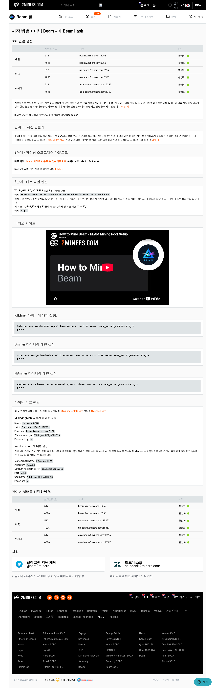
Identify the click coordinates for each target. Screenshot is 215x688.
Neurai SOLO (112, 644)
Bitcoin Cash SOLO (171, 639)
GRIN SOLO (111, 650)
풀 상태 (135, 597)
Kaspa (21, 644)
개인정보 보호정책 (160, 679)
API (146, 597)
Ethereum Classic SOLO (55, 639)
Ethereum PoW (26, 633)
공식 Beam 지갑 (56, 139)
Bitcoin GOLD (24, 667)
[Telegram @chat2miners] (69, 597)
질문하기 (195, 597)
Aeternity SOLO (114, 661)
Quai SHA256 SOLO (172, 644)
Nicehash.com (98, 411)
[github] (63, 597)
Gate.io (155, 139)
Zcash (21, 661)
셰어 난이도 (51, 48)
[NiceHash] (66, 680)
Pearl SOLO (168, 655)
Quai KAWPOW (147, 650)
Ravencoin (84, 639)
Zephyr (82, 633)
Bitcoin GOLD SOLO (53, 667)
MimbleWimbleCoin (88, 655)
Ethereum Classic (27, 639)
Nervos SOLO (169, 633)
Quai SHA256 (146, 644)
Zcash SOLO (49, 661)
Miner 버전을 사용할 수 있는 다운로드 (46, 161)
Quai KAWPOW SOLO (173, 650)
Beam (81, 667)
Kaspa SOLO (49, 644)
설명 (166, 597)
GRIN (80, 650)
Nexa (20, 655)
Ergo (20, 650)
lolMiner (59, 169)
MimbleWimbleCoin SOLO (119, 655)
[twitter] (49, 597)
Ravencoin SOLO (114, 639)
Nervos (143, 633)
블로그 (144, 5)
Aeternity (83, 661)
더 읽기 (125, 106)
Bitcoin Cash (145, 639)
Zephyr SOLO (113, 633)
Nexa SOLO (49, 655)
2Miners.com (31, 680)
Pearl (142, 655)
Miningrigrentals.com (72, 411)
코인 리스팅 (180, 597)
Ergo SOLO (48, 650)
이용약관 (175, 679)
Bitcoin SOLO (168, 661)
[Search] (100, 5)
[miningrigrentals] (85, 680)
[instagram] (56, 597)
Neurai (81, 644)
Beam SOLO (112, 667)
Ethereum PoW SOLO (54, 633)
